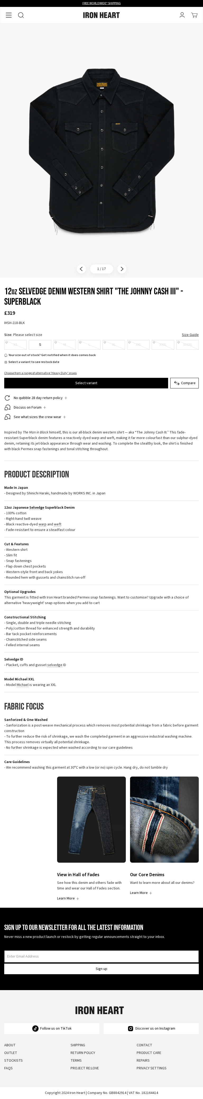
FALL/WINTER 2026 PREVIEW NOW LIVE (102, 3)
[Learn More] (91, 820)
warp (43, 524)
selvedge (54, 665)
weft (57, 524)
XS (15, 344)
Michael (23, 685)
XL (114, 344)
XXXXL (187, 344)
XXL (138, 344)
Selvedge (36, 508)
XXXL (163, 344)
